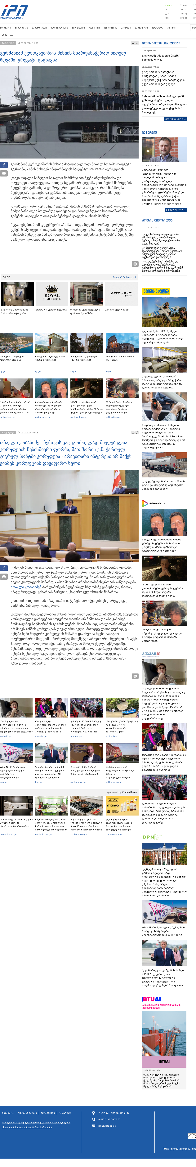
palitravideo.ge (7, 417)
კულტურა (157, 27)
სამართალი (39, 27)
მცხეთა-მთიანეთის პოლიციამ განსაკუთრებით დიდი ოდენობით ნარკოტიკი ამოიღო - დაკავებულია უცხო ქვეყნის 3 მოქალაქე (164, 104)
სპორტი (126, 27)
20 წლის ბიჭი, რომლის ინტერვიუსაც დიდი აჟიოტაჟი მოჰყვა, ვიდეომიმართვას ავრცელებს (119, 409)
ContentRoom (129, 792)
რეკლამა (65, 1113)
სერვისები (48, 1113)
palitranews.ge (78, 782)
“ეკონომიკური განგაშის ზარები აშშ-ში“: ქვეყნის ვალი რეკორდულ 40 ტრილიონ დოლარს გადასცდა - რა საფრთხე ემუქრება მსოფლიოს (50, 776)
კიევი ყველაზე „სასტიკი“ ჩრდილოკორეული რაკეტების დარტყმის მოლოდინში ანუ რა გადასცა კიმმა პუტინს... (162, 382)
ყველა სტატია (174, 209)
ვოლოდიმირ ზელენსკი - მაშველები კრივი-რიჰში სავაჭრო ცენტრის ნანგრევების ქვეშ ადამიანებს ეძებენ (163, 78)
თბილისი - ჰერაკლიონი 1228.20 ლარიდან (50, 358)
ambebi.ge (5, 736)
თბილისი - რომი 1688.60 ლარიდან (120, 358)
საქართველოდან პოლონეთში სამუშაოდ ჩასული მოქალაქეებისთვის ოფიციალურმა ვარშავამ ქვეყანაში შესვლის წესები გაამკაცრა (121, 777)
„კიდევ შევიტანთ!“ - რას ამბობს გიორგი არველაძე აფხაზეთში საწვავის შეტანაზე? (163, 485)
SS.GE (6, 277)
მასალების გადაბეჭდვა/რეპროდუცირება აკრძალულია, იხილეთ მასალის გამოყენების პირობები (36, 1125)
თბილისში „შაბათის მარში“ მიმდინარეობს (161, 57)
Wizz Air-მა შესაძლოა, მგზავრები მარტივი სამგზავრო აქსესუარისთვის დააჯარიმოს (13, 774)
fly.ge (2, 371)
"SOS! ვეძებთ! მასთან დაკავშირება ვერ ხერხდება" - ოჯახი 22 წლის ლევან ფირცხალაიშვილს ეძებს (86, 409)
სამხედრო (141, 27)
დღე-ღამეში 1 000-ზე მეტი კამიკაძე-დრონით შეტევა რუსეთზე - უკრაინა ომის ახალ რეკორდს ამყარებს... (162, 337)
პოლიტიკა (21, 27)
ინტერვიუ (149, 132)
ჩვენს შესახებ (27, 1113)
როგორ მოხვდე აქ (124, 277)
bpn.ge (168, 5)
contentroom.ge (8, 834)
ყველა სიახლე (174, 119)
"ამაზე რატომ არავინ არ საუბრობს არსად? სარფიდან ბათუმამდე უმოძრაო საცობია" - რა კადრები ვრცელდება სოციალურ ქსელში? (15, 411)
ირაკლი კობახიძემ (26, 587)
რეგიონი (94, 27)
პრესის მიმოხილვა (157, 220)
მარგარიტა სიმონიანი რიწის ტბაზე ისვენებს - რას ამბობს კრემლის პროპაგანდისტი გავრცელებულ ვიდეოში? (50, 409)
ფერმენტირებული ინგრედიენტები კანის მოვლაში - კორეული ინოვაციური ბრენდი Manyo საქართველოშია (120, 826)
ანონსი (171, 27)
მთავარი (5, 27)
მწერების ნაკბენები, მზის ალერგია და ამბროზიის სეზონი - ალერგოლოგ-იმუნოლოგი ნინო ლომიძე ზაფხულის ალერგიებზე (51, 826)
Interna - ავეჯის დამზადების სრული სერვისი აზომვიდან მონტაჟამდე (16, 823)
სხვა (4, 34)
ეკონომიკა (110, 27)
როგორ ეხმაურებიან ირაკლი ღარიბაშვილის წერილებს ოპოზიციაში (85, 770)
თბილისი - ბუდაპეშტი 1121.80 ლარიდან (83, 358)
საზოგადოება (59, 27)
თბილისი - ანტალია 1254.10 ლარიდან (12, 358)
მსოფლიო (78, 27)
